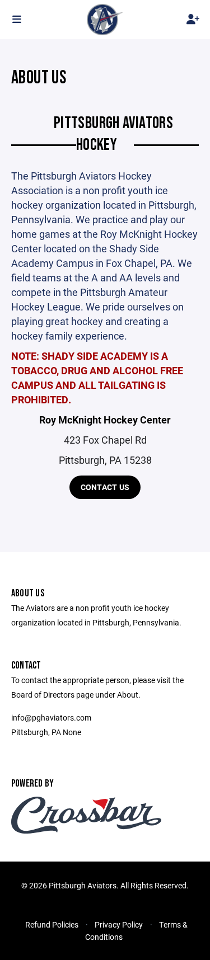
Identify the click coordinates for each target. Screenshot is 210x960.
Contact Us (105, 487)
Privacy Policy (119, 924)
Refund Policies (51, 924)
